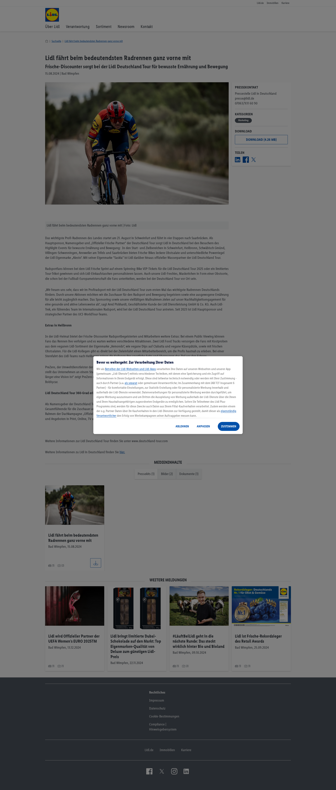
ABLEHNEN (182, 426)
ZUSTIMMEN (228, 426)
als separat (131, 383)
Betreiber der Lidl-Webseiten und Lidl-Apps (130, 369)
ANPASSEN (203, 426)
